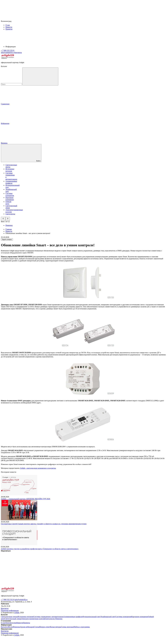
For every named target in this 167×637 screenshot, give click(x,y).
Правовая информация (10, 610)
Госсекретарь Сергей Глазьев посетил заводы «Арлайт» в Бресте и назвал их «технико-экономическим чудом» (44, 524)
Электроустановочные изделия (33, 619)
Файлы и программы (82, 627)
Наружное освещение (9, 199)
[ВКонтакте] (18, 568)
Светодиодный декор (13, 619)
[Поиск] (40, 76)
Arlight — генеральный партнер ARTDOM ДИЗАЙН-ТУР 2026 (25, 499)
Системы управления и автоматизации (48, 617)
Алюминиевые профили (11, 182)
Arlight (16, 613)
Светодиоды (10, 214)
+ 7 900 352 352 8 (7, 600)
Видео (10, 627)
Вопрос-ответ (44, 627)
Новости (8, 27)
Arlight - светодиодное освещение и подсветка (38, 468)
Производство (10, 623)
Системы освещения (9, 194)
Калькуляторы (55, 627)
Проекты (8, 29)
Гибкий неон (8, 203)
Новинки (9, 225)
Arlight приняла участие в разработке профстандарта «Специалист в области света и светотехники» (40, 549)
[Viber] (87, 568)
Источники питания (9, 170)
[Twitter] (52, 568)
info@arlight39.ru (21, 600)
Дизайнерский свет (107, 617)
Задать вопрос (7, 239)
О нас (7, 25)
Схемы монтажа (67, 627)
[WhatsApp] (122, 568)
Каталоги (4, 627)
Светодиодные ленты (9, 617)
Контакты (18, 52)
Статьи (36, 627)
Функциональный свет (91, 617)
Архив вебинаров (27, 627)
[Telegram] (18, 586)
